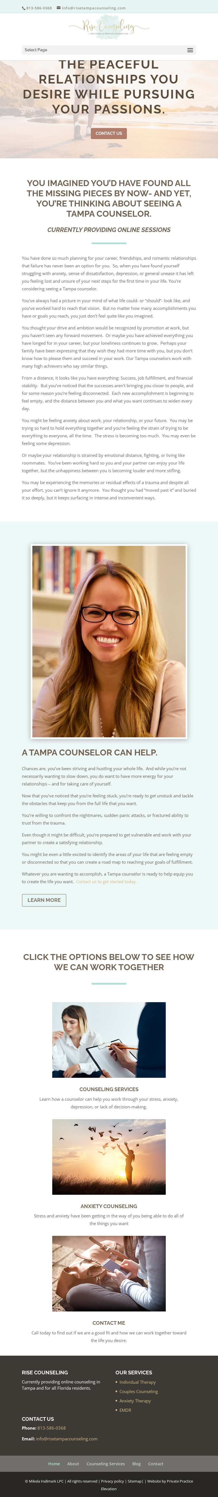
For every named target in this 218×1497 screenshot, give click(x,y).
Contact (156, 1463)
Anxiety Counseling (109, 1206)
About (73, 1463)
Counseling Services (109, 1089)
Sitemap (135, 1481)
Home (54, 1463)
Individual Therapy (138, 1382)
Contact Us (109, 133)
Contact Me (109, 1323)
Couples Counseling (139, 1391)
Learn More (44, 900)
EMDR (125, 1410)
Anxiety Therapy (135, 1401)
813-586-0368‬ (51, 1428)
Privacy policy (112, 1481)
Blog (136, 1463)
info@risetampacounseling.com (67, 1438)
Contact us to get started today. (106, 881)
